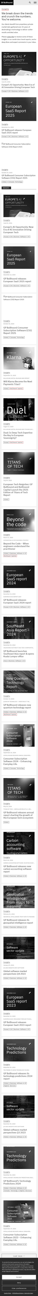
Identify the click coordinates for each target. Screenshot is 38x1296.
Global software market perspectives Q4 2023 (15, 972)
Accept (19, 1277)
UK (9, 91)
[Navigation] (35, 2)
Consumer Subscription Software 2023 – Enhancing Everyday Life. (17, 1237)
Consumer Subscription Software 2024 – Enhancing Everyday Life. (17, 761)
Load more (17, 1256)
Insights (5, 79)
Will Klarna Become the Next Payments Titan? (17, 383)
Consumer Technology (15, 182)
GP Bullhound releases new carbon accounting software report (17, 869)
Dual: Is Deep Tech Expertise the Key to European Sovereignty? (17, 435)
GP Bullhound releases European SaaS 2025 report (16, 131)
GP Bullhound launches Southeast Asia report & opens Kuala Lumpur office (18, 654)
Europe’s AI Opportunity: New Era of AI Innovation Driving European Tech (18, 86)
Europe (4, 91)
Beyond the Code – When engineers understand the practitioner (16, 546)
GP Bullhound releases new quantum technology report (17, 706)
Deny (19, 1283)
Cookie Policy (7, 1293)
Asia (5, 661)
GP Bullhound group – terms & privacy (22, 1293)
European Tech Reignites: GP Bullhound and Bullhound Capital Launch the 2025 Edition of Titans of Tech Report (18, 490)
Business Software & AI (20, 91)
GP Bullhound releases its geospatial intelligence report (18, 921)
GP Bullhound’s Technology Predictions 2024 (17, 1182)
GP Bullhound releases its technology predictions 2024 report (17, 1076)
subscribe (10, 37)
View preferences (19, 1288)
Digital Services (10, 1086)
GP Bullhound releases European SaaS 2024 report (17, 601)
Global (4, 182)
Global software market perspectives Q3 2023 (15, 1131)
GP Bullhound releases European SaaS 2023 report (17, 1023)
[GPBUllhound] (6, 2)
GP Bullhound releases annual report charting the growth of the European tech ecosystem (18, 815)
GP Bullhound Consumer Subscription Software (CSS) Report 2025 (18, 176)
